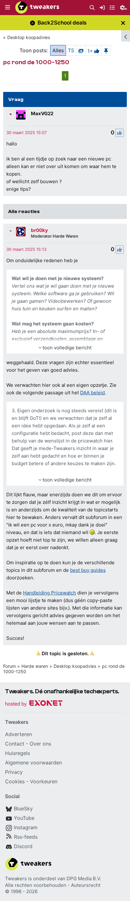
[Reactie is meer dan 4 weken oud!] (26, 132)
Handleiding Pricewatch (49, 593)
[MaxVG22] (21, 115)
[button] (8, 7)
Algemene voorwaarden (33, 762)
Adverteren (18, 734)
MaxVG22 (42, 113)
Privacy (14, 772)
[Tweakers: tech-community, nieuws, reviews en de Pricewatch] (37, 7)
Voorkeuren (43, 781)
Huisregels (17, 753)
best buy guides (88, 570)
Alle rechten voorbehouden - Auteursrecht (52, 885)
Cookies (15, 781)
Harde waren (34, 666)
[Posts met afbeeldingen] (80, 50)
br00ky (39, 230)
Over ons (40, 744)
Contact (14, 744)
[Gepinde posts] (106, 50)
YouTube (24, 818)
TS (71, 50)
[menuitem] (92, 7)
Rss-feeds (26, 837)
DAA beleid (92, 393)
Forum (9, 666)
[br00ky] (21, 231)
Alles (58, 50)
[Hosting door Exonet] (33, 704)
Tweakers (16, 878)
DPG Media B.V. (84, 878)
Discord (23, 846)
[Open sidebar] (125, 36)
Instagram (26, 827)
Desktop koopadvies (28, 37)
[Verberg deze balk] (123, 22)
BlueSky (23, 808)
